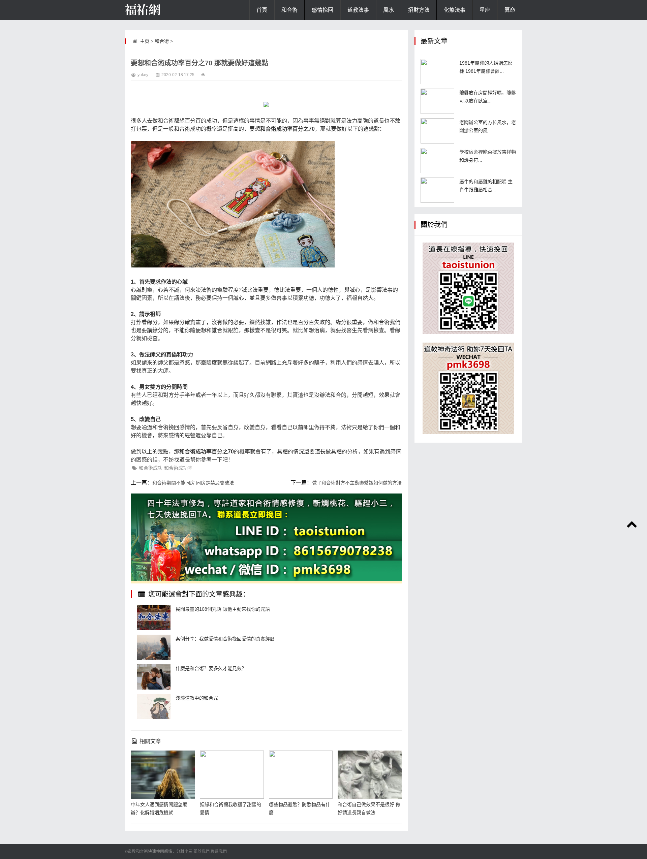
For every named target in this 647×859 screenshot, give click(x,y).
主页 (144, 41)
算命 (509, 10)
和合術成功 (150, 468)
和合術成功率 (178, 468)
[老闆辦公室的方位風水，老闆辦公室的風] (437, 131)
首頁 (261, 10)
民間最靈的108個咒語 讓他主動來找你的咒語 (223, 609)
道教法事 (358, 10)
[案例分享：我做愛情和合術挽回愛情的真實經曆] (154, 647)
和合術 (289, 10)
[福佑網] (158, 10)
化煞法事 (454, 10)
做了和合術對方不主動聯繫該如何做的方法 (357, 482)
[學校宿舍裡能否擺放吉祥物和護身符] (437, 160)
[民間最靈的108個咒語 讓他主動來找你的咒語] (154, 617)
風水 (388, 10)
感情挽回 (322, 10)
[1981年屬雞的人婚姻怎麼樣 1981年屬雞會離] (437, 71)
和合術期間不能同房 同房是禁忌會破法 (193, 482)
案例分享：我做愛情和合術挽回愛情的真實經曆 (225, 638)
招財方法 (419, 10)
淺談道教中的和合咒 (197, 698)
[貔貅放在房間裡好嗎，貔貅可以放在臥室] (437, 101)
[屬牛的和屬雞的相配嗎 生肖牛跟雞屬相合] (437, 190)
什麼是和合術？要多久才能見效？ (211, 668)
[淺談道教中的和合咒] (154, 706)
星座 (485, 10)
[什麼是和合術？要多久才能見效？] (154, 677)
